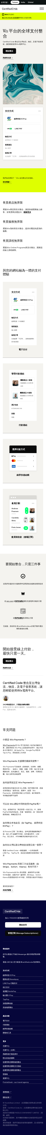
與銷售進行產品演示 (10, 1054)
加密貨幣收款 (8, 1003)
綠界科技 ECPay (9, 975)
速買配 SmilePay (9, 991)
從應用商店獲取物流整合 (12, 1062)
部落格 (5, 1074)
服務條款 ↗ (7, 1092)
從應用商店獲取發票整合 (12, 1070)
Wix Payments (9, 745)
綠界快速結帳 (8, 1029)
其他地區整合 (8, 1007)
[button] (42, 8)
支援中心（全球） (9, 1050)
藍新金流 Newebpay (11, 979)
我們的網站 (19, 601)
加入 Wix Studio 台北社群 (10, 18)
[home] (9, 8)
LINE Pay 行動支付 (10, 983)
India (23, 2)
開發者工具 (7, 1033)
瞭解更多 (27, 212)
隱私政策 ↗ (7, 1097)
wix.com (9, 601)
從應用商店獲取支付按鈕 (12, 1066)
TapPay (6, 999)
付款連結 (6, 1025)
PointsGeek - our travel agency (16, 1082)
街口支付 (6, 987)
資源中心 (6, 1078)
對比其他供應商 (8, 1058)
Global (30, 2)
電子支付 (6, 1021)
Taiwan (15, 2)
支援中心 (6, 1046)
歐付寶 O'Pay (8, 995)
